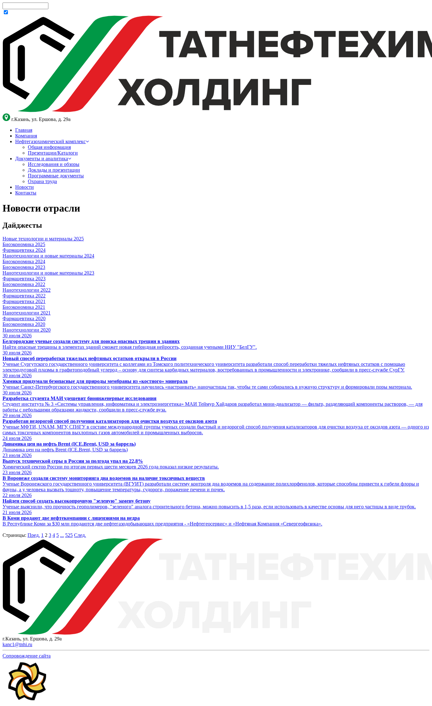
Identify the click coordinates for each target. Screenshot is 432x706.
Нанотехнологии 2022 (27, 290)
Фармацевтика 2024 (24, 250)
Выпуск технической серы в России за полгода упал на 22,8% (73, 461)
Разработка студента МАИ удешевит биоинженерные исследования (80, 398)
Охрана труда (42, 181)
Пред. (34, 535)
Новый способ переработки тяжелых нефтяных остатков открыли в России (89, 358)
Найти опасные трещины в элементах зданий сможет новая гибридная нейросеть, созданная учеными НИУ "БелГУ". (130, 347)
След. (80, 535)
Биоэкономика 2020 (24, 324)
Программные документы (56, 175)
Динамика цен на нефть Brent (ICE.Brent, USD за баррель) (69, 444)
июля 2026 (17, 335)
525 (69, 535)
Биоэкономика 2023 (24, 267)
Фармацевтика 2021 (24, 301)
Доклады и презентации (54, 170)
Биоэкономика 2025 (24, 244)
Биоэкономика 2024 (24, 261)
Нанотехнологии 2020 (27, 330)
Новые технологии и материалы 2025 (43, 238)
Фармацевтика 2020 (24, 318)
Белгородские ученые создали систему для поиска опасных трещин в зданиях (91, 341)
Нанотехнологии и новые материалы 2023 (48, 273)
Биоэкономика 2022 (24, 284)
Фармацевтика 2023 (24, 278)
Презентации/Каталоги (53, 153)
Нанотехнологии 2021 (27, 312)
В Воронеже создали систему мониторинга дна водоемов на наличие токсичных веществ (104, 478)
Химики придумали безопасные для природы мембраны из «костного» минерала (95, 381)
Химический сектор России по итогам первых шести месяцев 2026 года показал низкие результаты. (111, 466)
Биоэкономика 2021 (24, 307)
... (62, 535)
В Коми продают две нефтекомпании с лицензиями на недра (71, 518)
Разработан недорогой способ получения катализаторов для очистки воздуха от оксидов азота (110, 421)
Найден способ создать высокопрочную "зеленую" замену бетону (77, 501)
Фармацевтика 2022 (24, 295)
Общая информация (49, 147)
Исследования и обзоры (53, 164)
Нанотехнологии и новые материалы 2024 (48, 255)
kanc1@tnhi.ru (17, 644)
